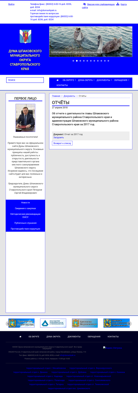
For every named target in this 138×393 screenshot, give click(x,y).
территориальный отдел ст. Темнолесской (88, 384)
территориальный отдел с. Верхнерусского (90, 368)
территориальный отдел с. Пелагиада (46, 380)
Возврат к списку (62, 143)
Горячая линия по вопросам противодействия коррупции (44, 15)
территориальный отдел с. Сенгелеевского (89, 380)
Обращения (120, 80)
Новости (25, 202)
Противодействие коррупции (25, 228)
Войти (11, 4)
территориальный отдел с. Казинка (107, 372)
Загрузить (58, 137)
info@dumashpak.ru (46, 10)
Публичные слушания (25, 222)
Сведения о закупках (25, 208)
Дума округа (85, 80)
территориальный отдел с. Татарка (46, 384)
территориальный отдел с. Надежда (45, 376)
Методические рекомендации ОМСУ (25, 215)
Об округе (68, 80)
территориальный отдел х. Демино (30, 372)
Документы (103, 80)
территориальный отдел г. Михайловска (46, 368)
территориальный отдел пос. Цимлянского (69, 388)
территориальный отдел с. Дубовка (68, 372)
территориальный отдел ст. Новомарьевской (88, 376)
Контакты (62, 85)
